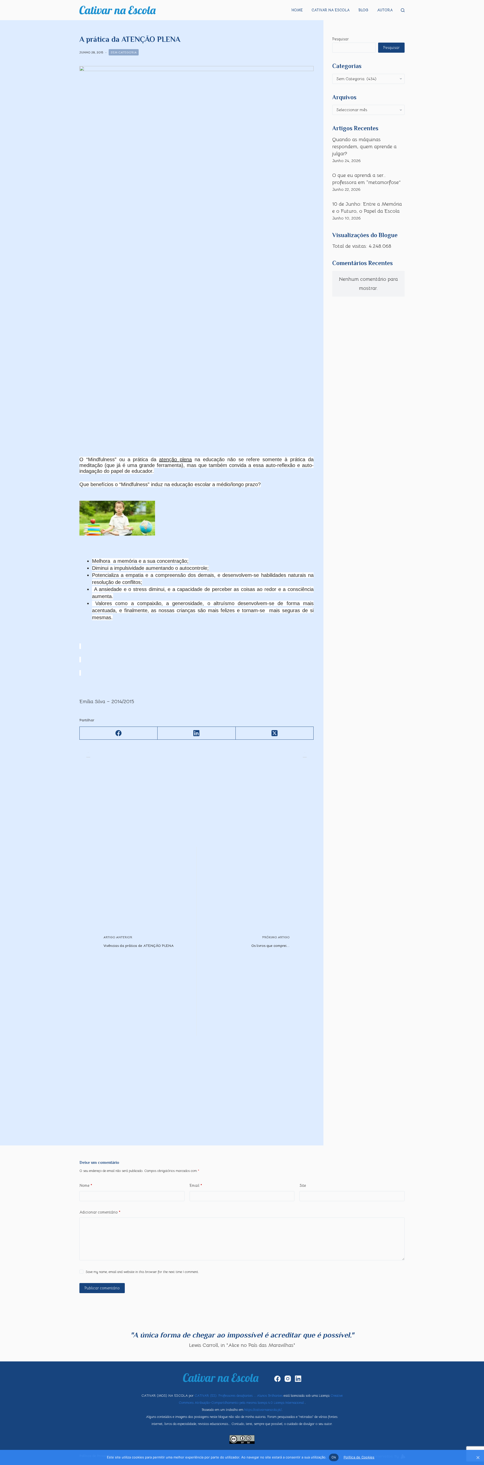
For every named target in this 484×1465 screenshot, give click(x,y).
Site (302, 1185)
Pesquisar (340, 39)
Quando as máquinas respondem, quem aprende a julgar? (364, 146)
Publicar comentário (102, 1288)
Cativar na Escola (331, 10)
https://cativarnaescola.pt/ (263, 1410)
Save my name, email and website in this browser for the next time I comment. (142, 1272)
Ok (333, 1457)
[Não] (477, 1457)
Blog (363, 10)
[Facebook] (119, 733)
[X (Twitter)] (275, 733)
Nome (85, 1185)
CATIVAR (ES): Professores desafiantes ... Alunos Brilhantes (239, 1395)
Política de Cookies (359, 1457)
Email (196, 1185)
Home (297, 10)
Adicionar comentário (99, 1212)
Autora (385, 10)
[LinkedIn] (196, 733)
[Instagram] (288, 1379)
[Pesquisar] (403, 10)
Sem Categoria (124, 52)
